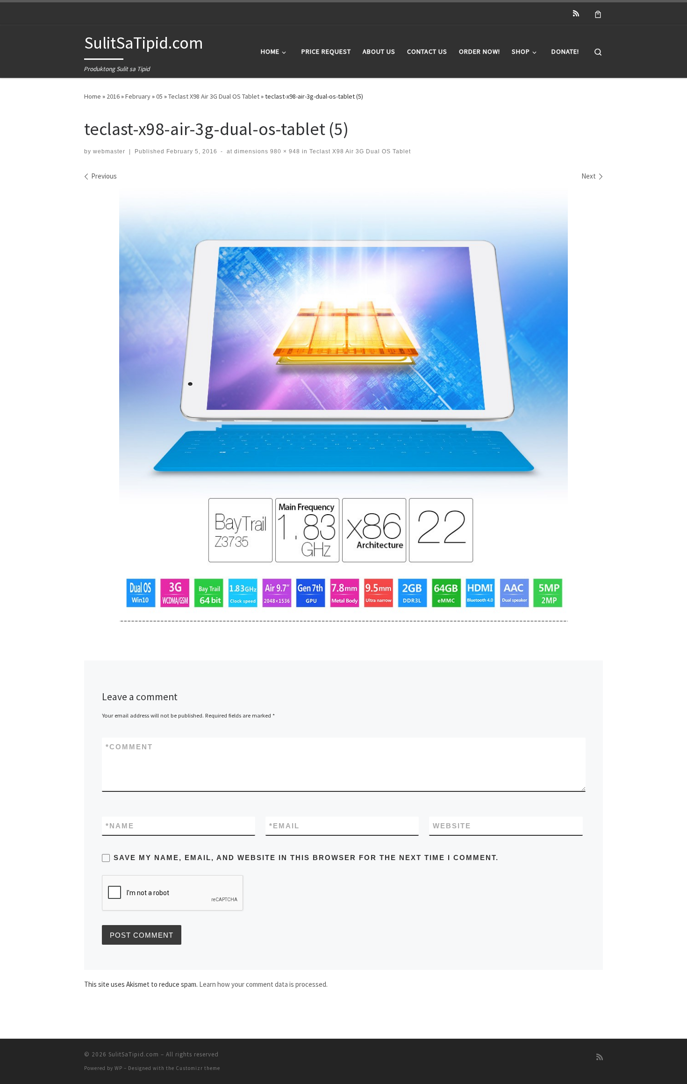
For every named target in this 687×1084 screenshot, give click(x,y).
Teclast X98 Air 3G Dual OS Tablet (213, 96)
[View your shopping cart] (598, 13)
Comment (129, 747)
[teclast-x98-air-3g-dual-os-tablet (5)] (343, 405)
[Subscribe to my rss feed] (576, 13)
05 (159, 96)
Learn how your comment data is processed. (263, 984)
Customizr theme (198, 1068)
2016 (113, 96)
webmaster (109, 151)
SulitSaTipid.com (133, 1054)
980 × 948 (284, 151)
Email (284, 826)
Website (452, 826)
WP (118, 1068)
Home (92, 96)
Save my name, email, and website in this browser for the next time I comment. (306, 857)
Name (120, 826)
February (137, 96)
